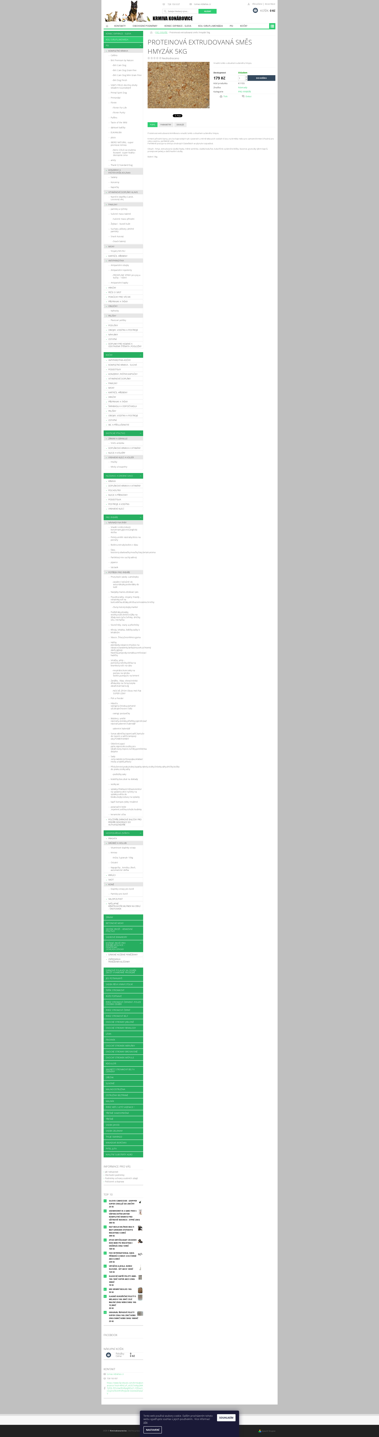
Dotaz (249, 96)
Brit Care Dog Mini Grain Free (127, 75)
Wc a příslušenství (118, 424)
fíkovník (110, 1039)
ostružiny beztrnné (117, 1095)
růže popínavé (114, 996)
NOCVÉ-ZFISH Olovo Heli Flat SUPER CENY (127, 692)
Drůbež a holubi (117, 843)
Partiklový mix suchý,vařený (124, 557)
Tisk (225, 96)
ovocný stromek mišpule (120, 1057)
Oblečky (112, 306)
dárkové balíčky (118, 127)
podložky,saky (119, 774)
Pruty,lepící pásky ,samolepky (125, 576)
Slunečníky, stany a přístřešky (125, 624)
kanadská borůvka (116, 1142)
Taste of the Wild (119, 122)
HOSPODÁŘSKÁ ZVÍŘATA (117, 833)
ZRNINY (109, 917)
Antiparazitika (116, 260)
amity (113, 160)
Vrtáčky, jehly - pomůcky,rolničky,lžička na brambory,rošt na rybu (123, 663)
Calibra (114, 55)
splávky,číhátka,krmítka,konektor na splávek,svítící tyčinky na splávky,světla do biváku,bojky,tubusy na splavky (126, 793)
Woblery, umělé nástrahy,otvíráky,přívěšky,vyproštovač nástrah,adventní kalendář (127, 721)
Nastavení (152, 1430)
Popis (152, 124)
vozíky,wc (115, 784)
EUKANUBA (116, 132)
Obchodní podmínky (145, 25)
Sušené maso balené (121, 213)
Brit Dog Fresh (120, 80)
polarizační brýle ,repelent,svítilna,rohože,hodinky (126, 808)
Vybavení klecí (116, 508)
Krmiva (112, 481)
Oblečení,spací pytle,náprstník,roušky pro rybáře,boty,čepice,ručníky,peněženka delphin (127, 747)
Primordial (115, 97)
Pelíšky (112, 315)
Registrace (270, 4)
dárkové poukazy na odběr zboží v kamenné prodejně (121, 971)
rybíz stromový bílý (117, 1016)
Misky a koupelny (119, 466)
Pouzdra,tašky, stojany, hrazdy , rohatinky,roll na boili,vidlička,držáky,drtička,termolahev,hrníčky (127, 600)
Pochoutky (114, 490)
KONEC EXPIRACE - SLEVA (177, 25)
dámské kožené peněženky (123, 954)
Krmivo (114, 852)
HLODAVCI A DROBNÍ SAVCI (119, 475)
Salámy (114, 177)
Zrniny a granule (117, 438)
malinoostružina (115, 1089)
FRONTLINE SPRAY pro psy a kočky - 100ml (126, 276)
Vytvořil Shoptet (268, 1431)
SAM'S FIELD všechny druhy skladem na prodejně (124, 86)
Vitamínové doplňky (119, 378)
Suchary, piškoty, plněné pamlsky (122, 230)
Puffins (114, 117)
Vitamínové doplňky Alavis (123, 192)
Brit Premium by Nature (122, 60)
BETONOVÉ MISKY (114, 923)
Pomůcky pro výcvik (119, 296)
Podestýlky (114, 369)
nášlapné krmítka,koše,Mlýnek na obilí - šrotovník (124, 906)
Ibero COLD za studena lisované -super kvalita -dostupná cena (124, 152)
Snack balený (119, 241)
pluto (113, 137)
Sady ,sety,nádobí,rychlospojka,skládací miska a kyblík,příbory (127, 759)
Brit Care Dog (119, 65)
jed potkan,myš (114, 978)
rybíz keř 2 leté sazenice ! (120, 1107)
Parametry (165, 124)
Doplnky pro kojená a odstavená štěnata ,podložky (125, 345)
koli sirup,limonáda (210, 25)
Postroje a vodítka (118, 504)
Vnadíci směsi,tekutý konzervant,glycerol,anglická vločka (124, 530)
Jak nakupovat (111, 1171)
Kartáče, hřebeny (117, 256)
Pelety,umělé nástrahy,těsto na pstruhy (126, 538)
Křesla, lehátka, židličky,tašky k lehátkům (125, 631)
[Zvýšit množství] (246, 76)
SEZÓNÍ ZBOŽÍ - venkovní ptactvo (119, 930)
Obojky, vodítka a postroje (123, 330)
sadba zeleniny (114, 1130)
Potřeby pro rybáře (119, 572)
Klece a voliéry (116, 452)
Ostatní (112, 339)
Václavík (114, 567)
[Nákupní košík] (108, 1355)
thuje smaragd (114, 1136)
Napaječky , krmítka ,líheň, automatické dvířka (123, 869)
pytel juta (111, 1148)
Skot (111, 879)
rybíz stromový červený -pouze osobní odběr (123, 1003)
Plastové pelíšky (118, 320)
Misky (111, 246)
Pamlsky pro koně (119, 893)
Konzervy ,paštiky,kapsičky (122, 374)
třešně (109, 1119)
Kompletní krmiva (118, 50)
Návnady (242, 87)
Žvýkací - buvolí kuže (120, 223)
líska (108, 1033)
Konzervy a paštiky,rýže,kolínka (119, 171)
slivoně (110, 1083)
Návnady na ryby (117, 522)
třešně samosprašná (117, 1113)
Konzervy (115, 182)
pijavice (114, 562)
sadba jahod (113, 1124)
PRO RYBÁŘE (112, 517)
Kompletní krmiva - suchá (122, 364)
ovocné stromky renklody (121, 1027)
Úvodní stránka (107, 25)
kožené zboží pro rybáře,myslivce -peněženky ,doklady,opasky (116, 946)
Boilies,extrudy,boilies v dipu (124, 544)
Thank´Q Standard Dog (122, 165)
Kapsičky (115, 187)
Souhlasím (226, 1417)
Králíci (112, 875)
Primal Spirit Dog (119, 92)
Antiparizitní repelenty (121, 270)
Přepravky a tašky (118, 301)
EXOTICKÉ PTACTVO (115, 433)
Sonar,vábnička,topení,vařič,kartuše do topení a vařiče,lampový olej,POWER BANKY (127, 736)
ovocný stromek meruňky (120, 1045)
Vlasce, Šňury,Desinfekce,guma (125, 637)
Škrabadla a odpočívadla (122, 406)
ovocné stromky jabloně (120, 1021)
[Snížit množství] (246, 79)
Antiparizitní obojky (120, 265)
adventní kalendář (121, 728)
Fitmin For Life (120, 107)
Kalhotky (115, 310)
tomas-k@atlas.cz (115, 1374)
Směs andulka (117, 443)
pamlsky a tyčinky (119, 209)
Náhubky (113, 334)
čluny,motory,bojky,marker (125, 607)
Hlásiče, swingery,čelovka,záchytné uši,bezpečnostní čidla (123, 706)
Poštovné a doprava (114, 1181)
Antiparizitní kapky (119, 282)
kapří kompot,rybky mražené (124, 801)
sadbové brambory (116, 937)
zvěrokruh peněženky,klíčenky (119, 960)
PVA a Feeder (117, 698)
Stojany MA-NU (118, 250)
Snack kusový (117, 236)
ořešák (110, 1077)
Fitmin (114, 102)
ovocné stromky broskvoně (122, 1051)
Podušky (113, 325)
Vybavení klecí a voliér (121, 457)
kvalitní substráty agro (119, 1154)
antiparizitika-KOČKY (119, 360)
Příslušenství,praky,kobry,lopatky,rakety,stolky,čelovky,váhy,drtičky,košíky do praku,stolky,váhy (127, 768)
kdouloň (111, 1063)
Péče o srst (114, 292)
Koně (111, 884)
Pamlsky (112, 204)
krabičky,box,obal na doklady (124, 779)
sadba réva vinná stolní (119, 984)
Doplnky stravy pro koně (122, 888)
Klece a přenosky (117, 494)
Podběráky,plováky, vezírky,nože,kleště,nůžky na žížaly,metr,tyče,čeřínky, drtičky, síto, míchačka (126, 616)
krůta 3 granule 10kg (123, 857)
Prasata (112, 838)
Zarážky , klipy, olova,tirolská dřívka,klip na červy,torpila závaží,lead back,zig (124, 683)
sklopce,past (115, 899)
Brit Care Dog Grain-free (125, 70)
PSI (231, 25)
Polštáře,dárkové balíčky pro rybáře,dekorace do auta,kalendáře (125, 822)
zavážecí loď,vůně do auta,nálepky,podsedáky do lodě (126, 584)
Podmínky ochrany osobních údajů (121, 1178)
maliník (110, 1101)
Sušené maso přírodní (123, 218)
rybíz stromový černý (118, 1010)
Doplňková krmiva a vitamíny (124, 448)
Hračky (112, 287)
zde (145, 1422)
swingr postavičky (121, 713)
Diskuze (180, 124)
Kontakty (120, 25)
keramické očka (118, 814)
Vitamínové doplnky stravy (123, 847)
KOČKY (243, 25)
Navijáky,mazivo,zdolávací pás (124, 591)
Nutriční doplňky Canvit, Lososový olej (122, 198)
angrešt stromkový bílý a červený (120, 1070)
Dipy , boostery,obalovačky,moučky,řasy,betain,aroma (127, 551)
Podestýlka (114, 499)
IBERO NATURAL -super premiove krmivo (122, 143)
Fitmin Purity (119, 112)
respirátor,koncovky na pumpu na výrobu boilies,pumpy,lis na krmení (126, 673)
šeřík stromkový (115, 990)
